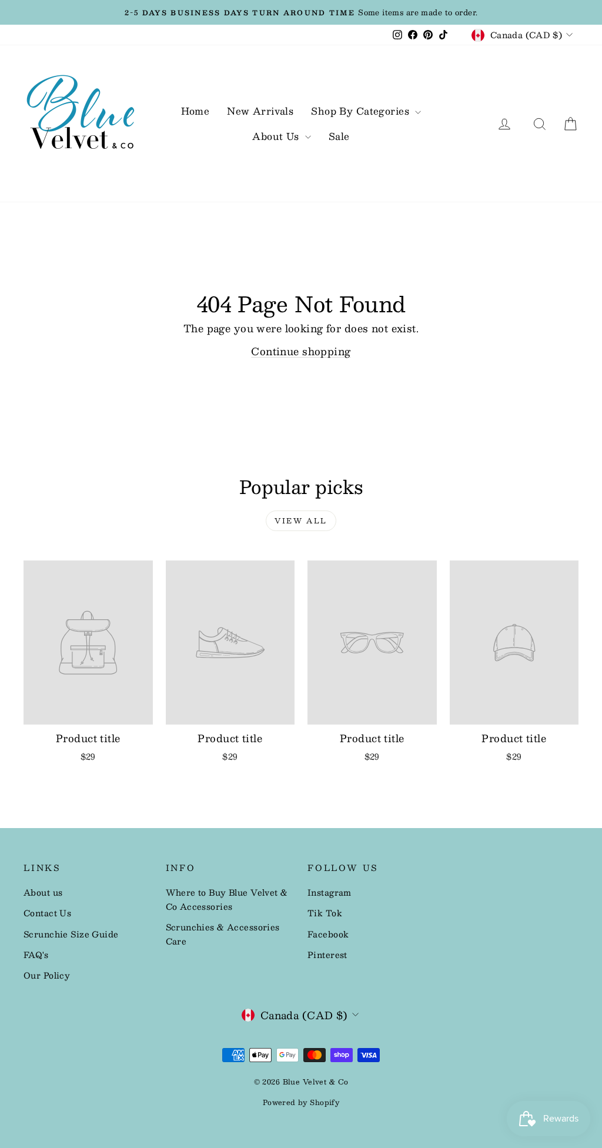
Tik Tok (324, 913)
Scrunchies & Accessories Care (223, 934)
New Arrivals (260, 111)
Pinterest (327, 954)
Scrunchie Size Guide (71, 934)
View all (301, 520)
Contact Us (47, 913)
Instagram (329, 892)
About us (43, 892)
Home (195, 111)
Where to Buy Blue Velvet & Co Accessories (227, 899)
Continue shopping (300, 351)
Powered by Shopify (301, 1102)
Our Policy (47, 975)
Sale (339, 136)
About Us (277, 136)
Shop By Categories (361, 111)
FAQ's (36, 954)
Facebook (328, 934)
